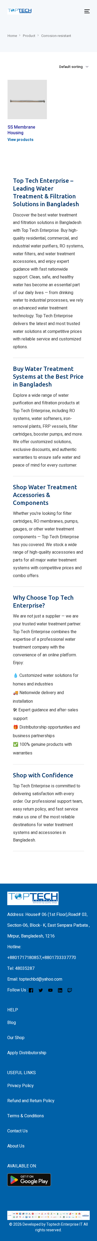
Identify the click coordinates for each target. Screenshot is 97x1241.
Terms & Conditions (25, 1116)
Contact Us (17, 1131)
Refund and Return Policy (30, 1101)
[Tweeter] (41, 990)
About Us (16, 1146)
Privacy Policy (20, 1086)
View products (20, 140)
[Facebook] (31, 990)
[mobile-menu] (86, 11)
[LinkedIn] (60, 990)
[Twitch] (69, 990)
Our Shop (16, 1038)
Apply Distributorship (26, 1053)
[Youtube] (50, 990)
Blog (11, 1022)
